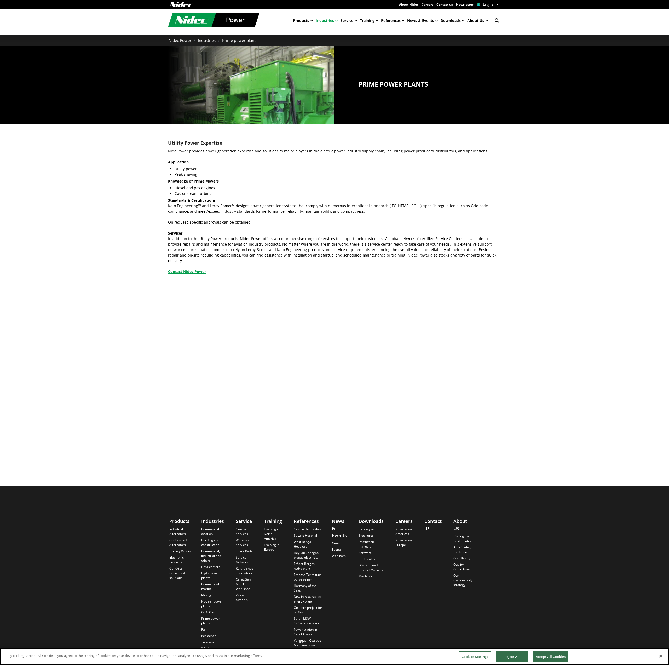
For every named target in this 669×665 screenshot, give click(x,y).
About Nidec (408, 4)
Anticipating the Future (462, 549)
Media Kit (365, 576)
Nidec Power (180, 40)
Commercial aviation (210, 531)
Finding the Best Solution (462, 538)
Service (347, 20)
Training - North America (271, 534)
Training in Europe (271, 547)
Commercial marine (210, 586)
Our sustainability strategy (462, 580)
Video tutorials (242, 597)
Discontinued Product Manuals (371, 567)
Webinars (339, 556)
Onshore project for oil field (308, 610)
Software (365, 552)
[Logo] (181, 4)
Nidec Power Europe (404, 542)
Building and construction (210, 542)
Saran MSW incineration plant (306, 621)
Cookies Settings (475, 656)
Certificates (367, 559)
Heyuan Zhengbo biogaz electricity (306, 555)
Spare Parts (244, 551)
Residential (209, 636)
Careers (427, 4)
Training (367, 20)
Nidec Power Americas (404, 531)
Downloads (451, 20)
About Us (475, 20)
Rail (203, 629)
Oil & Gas (208, 612)
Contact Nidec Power (187, 271)
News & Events (420, 20)
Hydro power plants (210, 575)
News (336, 543)
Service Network (242, 559)
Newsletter (464, 4)
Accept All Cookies (551, 656)
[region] (334, 656)
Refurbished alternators (244, 570)
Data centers (210, 567)
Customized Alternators (178, 542)
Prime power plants (239, 40)
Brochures (366, 535)
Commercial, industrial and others (211, 556)
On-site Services (242, 531)
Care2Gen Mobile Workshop (243, 584)
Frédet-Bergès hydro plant (304, 566)
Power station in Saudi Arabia (305, 631)
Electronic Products (176, 559)
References (391, 20)
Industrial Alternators (177, 531)
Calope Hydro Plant (308, 529)
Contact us (444, 4)
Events (337, 549)
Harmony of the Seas (305, 588)
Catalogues (367, 529)
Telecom (207, 642)
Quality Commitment (462, 566)
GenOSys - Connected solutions (177, 573)
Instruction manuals (366, 544)
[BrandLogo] (213, 20)
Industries (325, 20)
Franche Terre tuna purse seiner (308, 577)
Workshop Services (243, 542)
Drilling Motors (180, 551)
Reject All (512, 656)
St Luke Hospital (305, 535)
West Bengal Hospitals (303, 544)
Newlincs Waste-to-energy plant (308, 599)
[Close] (660, 656)
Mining (206, 595)
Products (301, 20)
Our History (461, 558)
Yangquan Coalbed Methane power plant (307, 645)
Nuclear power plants (212, 603)
